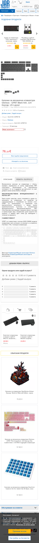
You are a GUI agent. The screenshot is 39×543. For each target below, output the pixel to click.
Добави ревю (6, 113)
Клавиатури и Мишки (27, 15)
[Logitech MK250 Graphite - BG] (28, 328)
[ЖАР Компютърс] (5, 4)
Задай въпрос (16, 113)
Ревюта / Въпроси (24, 179)
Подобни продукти (11, 19)
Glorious (10, 120)
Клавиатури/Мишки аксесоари (20, 254)
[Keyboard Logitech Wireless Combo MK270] (11, 328)
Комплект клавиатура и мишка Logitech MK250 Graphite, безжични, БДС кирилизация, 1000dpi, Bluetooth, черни (27, 336)
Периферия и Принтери (11, 15)
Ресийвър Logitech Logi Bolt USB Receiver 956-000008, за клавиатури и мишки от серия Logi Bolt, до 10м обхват (27, 39)
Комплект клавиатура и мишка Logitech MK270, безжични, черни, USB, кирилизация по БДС (10, 336)
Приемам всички (19, 531)
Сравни (23, 171)
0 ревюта (21, 110)
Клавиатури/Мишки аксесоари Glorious (21, 253)
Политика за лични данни (25, 524)
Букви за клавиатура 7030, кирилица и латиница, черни (11, 39)
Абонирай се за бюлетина (20, 161)
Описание (7, 179)
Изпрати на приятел (11, 171)
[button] (2, 34)
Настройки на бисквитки (19, 538)
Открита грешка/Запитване (21, 168)
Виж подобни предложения (19, 156)
